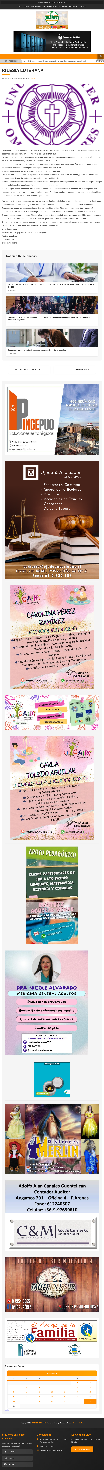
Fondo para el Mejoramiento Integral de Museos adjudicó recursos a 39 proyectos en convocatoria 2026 (44, 61)
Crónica (32, 78)
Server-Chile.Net (78, 1423)
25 (26, 1401)
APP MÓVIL (26, 6)
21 (64, 1396)
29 (77, 1401)
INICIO (20, 6)
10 (14, 1392)
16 (90, 1392)
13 (52, 1392)
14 (64, 1392)
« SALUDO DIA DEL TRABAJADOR (28, 370)
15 (77, 1392)
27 (52, 1401)
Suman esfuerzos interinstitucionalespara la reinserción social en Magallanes (38, 350)
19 (39, 1396)
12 (39, 1392)
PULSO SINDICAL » (81, 370)
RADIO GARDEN (63, 6)
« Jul (7, 1410)
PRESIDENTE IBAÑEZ (39, 1423)
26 (39, 1401)
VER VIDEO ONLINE (52, 6)
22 (77, 1396)
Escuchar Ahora (84, 1449)
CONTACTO (82, 6)
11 (26, 1392)
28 (64, 1401)
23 (90, 1396)
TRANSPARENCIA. (73, 6)
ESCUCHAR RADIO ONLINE (38, 6)
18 (26, 1396)
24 (14, 1401)
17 (14, 1396)
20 (52, 1396)
